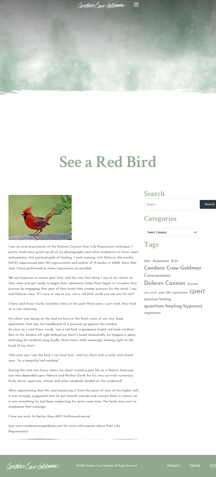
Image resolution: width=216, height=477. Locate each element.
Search (154, 194)
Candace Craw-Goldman (172, 268)
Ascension (161, 261)
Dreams (192, 284)
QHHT (197, 292)
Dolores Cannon (164, 283)
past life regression (173, 292)
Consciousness (157, 275)
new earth (150, 292)
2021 (147, 261)
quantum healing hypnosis (173, 306)
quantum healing (157, 299)
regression (152, 313)
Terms (195, 466)
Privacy (173, 466)
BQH (174, 261)
